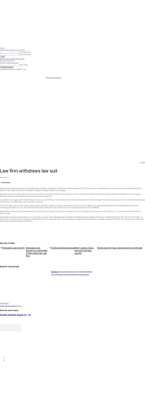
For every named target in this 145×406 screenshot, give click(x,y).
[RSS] (13, 351)
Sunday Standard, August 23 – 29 (15, 315)
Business (54, 272)
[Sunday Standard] (72, 116)
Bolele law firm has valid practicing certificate (119, 248)
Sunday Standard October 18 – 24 (10, 306)
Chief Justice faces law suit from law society (84, 250)
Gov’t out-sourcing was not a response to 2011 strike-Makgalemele (71, 272)
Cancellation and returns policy (136, 373)
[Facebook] (117, 72)
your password (25, 54)
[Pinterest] (18, 232)
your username (25, 52)
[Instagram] (119, 72)
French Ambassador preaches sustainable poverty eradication (70, 274)
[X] (122, 72)
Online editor (6, 182)
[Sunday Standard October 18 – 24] (24, 287)
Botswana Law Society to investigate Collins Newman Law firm (36, 252)
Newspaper (4, 303)
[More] (49, 232)
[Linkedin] (34, 232)
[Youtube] (124, 72)
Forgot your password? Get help (12, 59)
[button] (136, 162)
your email (24, 65)
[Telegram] (41, 232)
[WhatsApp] (26, 232)
